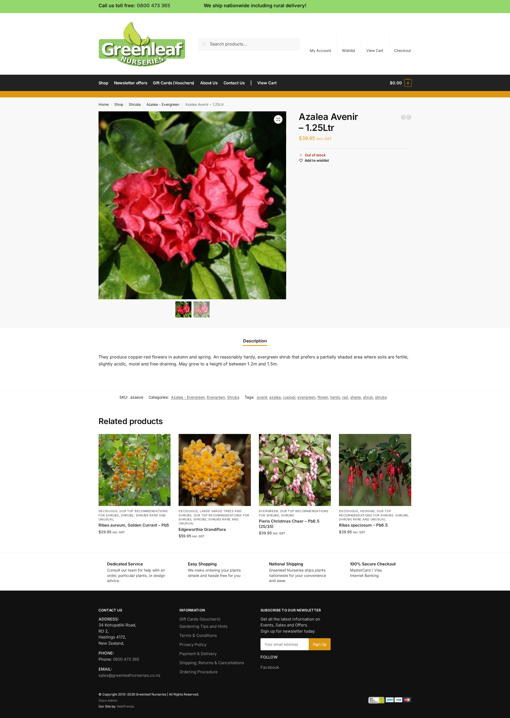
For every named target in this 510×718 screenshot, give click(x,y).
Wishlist (348, 50)
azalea (275, 397)
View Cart (374, 50)
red (345, 397)
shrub (368, 397)
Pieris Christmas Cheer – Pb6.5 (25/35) (289, 524)
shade (355, 397)
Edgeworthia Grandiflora (202, 529)
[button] (400, 83)
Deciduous (108, 511)
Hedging (367, 511)
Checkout (402, 50)
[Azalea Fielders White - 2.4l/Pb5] (408, 117)
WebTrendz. (126, 706)
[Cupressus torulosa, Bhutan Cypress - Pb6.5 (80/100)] (403, 117)
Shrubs (135, 104)
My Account (320, 50)
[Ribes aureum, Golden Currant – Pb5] (135, 470)
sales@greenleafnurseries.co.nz (129, 675)
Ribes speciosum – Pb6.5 (363, 525)
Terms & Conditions (198, 635)
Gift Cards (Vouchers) (199, 619)
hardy (335, 397)
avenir (262, 397)
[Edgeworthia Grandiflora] (215, 470)
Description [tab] (255, 340)
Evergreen (216, 397)
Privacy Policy (192, 644)
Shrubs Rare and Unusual (362, 519)
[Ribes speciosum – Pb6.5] (375, 470)
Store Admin (108, 700)
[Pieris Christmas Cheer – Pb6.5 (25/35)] (295, 470)
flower (323, 397)
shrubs (381, 397)
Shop (118, 104)
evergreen (306, 397)
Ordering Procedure (198, 671)
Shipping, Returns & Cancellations (211, 662)
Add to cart (134, 543)
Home (104, 104)
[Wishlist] (162, 442)
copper (289, 397)
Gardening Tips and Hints (203, 626)
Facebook (269, 667)
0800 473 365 (153, 5)
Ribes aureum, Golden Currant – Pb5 (134, 525)
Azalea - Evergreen (162, 104)
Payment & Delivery (198, 653)
